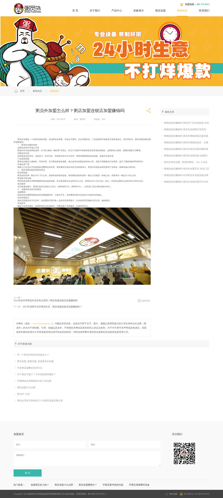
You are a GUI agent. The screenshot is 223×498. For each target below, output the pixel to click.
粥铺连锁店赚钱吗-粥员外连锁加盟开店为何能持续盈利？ (184, 182)
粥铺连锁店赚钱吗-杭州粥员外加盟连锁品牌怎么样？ (184, 176)
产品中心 (117, 10)
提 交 (27, 473)
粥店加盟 (160, 10)
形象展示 (138, 10)
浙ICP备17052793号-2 (97, 494)
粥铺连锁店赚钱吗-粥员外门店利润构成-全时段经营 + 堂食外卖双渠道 (184, 123)
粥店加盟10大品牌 (26, 387)
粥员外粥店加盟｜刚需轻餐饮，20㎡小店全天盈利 (183, 163)
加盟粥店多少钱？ (40, 485)
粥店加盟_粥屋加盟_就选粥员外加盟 (35, 361)
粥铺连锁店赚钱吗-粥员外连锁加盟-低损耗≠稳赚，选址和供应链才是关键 (184, 156)
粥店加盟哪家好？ (88, 485)
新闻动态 (182, 10)
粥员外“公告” (24, 394)
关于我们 (95, 10)
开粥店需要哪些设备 (139, 485)
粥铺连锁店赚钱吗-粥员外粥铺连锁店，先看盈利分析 (184, 143)
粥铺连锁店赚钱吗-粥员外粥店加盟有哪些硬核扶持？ (184, 150)
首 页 (75, 10)
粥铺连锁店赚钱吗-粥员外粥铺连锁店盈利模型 (184, 137)
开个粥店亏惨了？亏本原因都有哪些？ (36, 374)
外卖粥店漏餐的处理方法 (29, 368)
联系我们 (204, 10)
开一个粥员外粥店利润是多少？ (33, 355)
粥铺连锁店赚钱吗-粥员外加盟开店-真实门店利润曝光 (184, 169)
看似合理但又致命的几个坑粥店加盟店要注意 (40, 400)
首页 (22, 91)
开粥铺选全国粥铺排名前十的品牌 (34, 381)
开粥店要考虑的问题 (113, 485)
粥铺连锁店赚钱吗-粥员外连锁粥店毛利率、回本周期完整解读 (184, 130)
